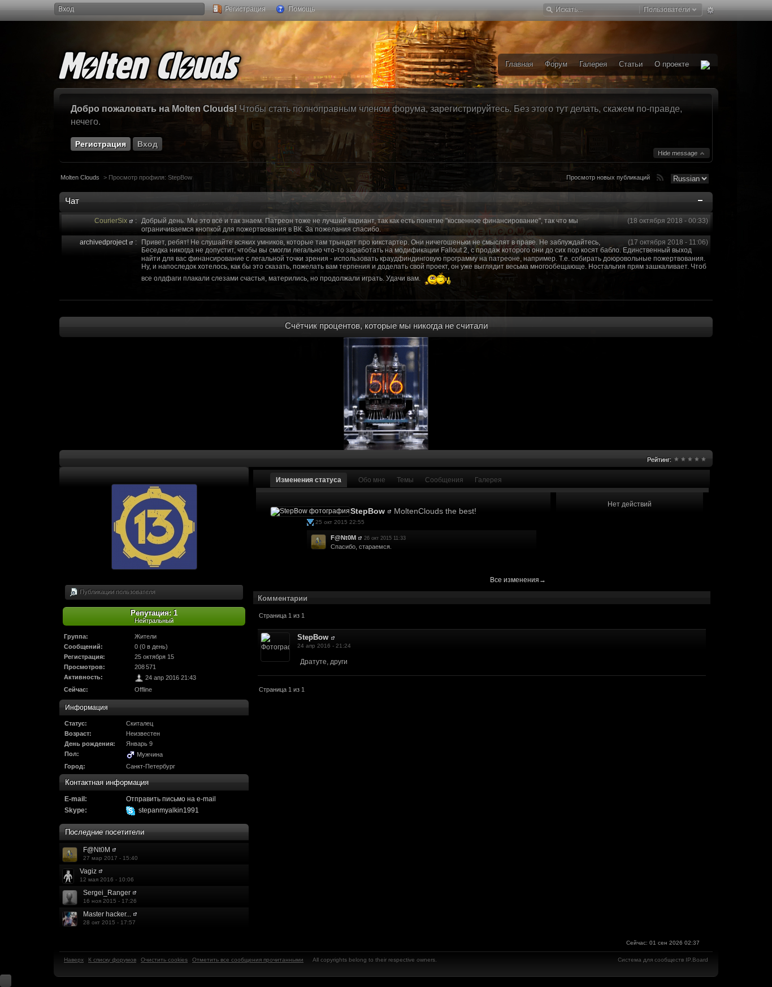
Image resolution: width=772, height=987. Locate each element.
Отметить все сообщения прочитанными (247, 960)
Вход (66, 9)
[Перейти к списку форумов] (166, 63)
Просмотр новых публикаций (608, 177)
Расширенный (710, 10)
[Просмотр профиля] (131, 221)
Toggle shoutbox (701, 202)
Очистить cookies (164, 960)
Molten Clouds (79, 177)
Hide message (678, 153)
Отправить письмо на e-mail (171, 799)
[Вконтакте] (705, 64)
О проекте (671, 64)
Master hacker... (107, 914)
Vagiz (88, 871)
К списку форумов (112, 960)
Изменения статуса (308, 480)
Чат (72, 201)
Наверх (74, 960)
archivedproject (103, 242)
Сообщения (444, 480)
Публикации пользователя (116, 591)
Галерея (488, 480)
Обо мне (371, 480)
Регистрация (244, 9)
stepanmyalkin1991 (168, 810)
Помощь (301, 9)
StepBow (367, 511)
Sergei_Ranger (107, 893)
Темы (405, 480)
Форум (556, 64)
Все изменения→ (518, 580)
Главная (519, 64)
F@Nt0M (96, 850)
